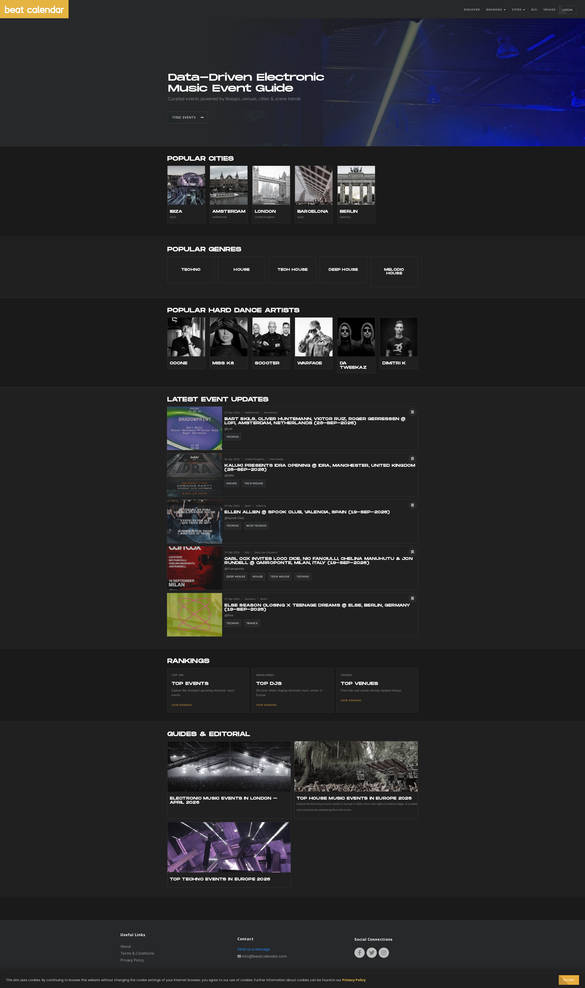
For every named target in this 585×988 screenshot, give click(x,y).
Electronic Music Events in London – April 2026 (223, 800)
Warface (309, 363)
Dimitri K (394, 363)
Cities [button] (517, 9)
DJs (534, 9)
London (265, 211)
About (125, 946)
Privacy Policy (132, 960)
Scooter (267, 363)
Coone (179, 363)
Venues (549, 9)
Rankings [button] (494, 9)
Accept (568, 980)
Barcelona (312, 211)
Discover (472, 9)
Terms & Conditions (137, 953)
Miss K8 (223, 363)
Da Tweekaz (353, 365)
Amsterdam (228, 211)
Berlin (349, 211)
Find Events (186, 117)
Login (568, 9)
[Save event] (413, 412)
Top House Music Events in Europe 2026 (354, 798)
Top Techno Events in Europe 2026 (220, 879)
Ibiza (176, 211)
